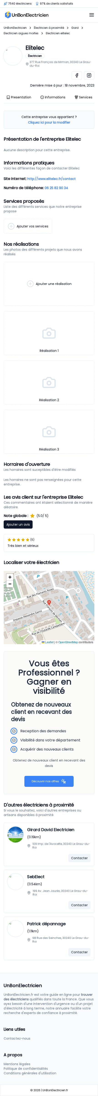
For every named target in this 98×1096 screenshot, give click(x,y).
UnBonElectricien (15, 28)
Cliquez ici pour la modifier (49, 122)
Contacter (79, 858)
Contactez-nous (17, 1038)
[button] (49, 603)
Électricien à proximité (49, 28)
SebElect (35, 877)
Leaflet (49, 642)
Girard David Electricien (50, 830)
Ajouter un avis (18, 524)
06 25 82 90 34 (56, 188)
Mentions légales (17, 1064)
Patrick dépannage (46, 924)
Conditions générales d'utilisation (30, 1073)
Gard (75, 28)
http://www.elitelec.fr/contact (51, 179)
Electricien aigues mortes (21, 33)
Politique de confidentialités (26, 1068)
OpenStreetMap (68, 642)
